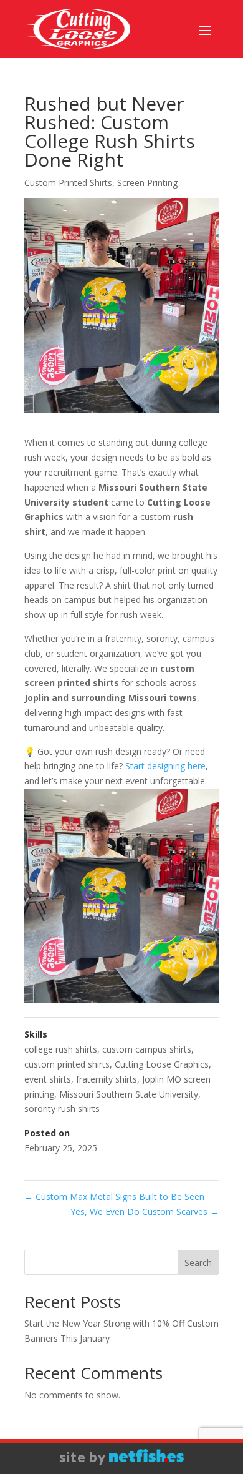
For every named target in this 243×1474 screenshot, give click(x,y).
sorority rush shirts (62, 1108)
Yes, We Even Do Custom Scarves (144, 1211)
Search (198, 1263)
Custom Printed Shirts (68, 183)
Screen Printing (147, 183)
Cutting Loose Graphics (162, 1064)
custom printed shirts (67, 1064)
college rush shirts (60, 1049)
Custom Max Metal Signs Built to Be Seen (114, 1196)
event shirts (47, 1079)
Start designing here (165, 766)
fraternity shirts (106, 1079)
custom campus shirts (146, 1049)
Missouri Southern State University (128, 1094)
